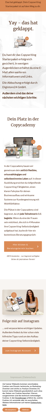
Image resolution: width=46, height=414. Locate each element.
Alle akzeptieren (10, 410)
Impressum (16, 377)
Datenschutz (29, 377)
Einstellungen (20, 398)
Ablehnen (25, 410)
